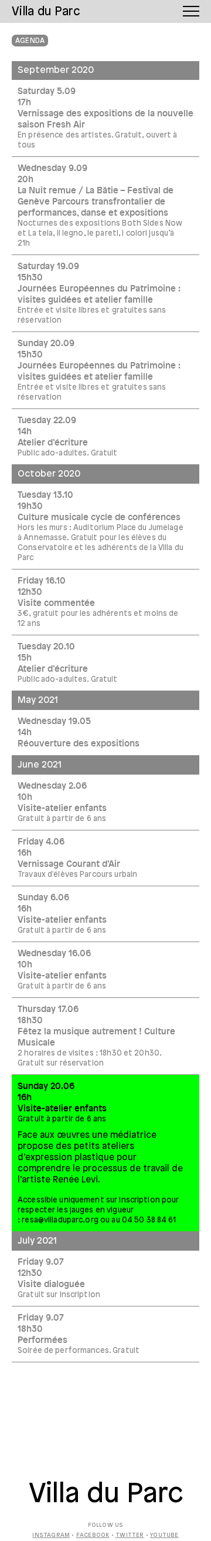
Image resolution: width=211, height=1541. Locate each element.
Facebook (93, 1535)
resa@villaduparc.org (60, 1220)
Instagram (51, 1535)
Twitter (129, 1535)
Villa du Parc (106, 1494)
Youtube (164, 1535)
